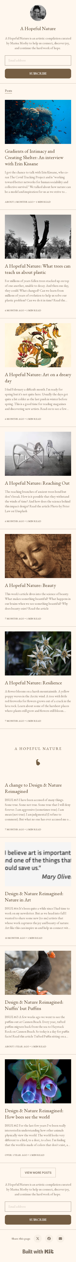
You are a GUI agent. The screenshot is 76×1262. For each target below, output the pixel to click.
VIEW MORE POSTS (38, 1172)
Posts (8, 91)
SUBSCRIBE (38, 73)
